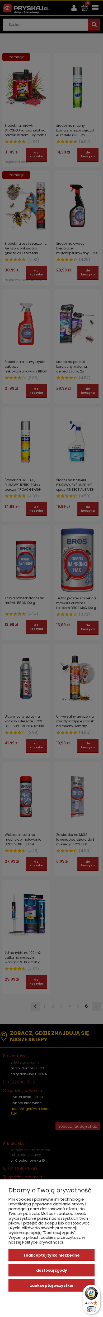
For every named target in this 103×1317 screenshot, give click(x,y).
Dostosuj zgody (51, 1270)
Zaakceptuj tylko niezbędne (52, 1255)
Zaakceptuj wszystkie (51, 1285)
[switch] (91, 1309)
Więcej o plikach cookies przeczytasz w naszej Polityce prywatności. (46, 1240)
